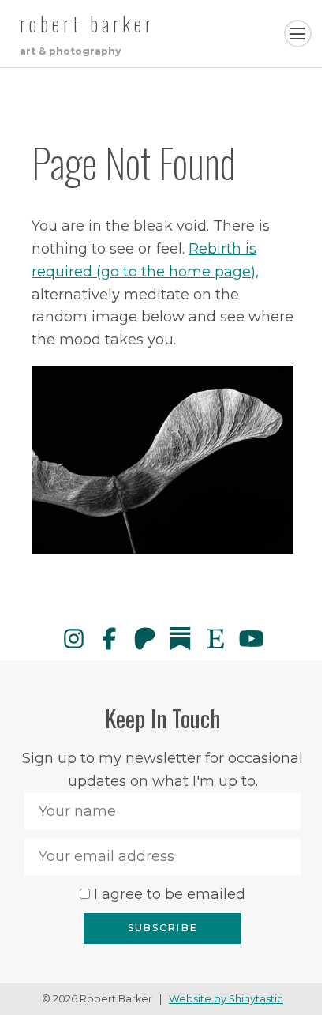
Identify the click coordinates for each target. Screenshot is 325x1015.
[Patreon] (145, 638)
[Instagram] (74, 638)
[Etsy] (216, 638)
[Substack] (180, 638)
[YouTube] (251, 638)
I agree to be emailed (169, 894)
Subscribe (162, 928)
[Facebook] (109, 638)
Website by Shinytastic (226, 999)
